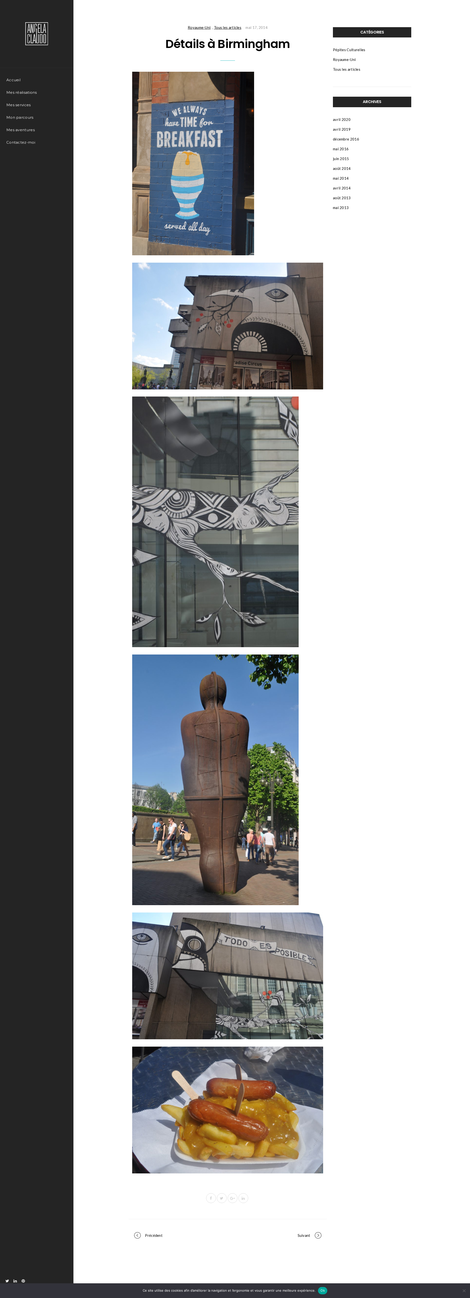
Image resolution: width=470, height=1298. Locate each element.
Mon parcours (20, 117)
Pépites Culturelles (349, 49)
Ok (322, 1290)
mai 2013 (341, 207)
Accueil (13, 80)
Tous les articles (227, 27)
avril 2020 (342, 119)
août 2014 (342, 168)
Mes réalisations (21, 92)
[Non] (463, 1290)
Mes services (18, 105)
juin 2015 (341, 158)
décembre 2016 (346, 139)
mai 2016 (341, 149)
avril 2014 (342, 188)
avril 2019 (342, 129)
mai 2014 (341, 178)
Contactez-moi (20, 142)
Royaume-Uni (199, 27)
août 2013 (342, 198)
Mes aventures (20, 130)
